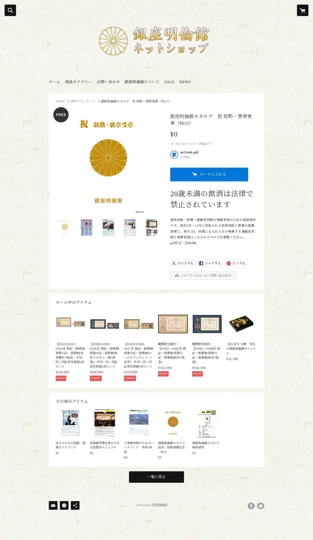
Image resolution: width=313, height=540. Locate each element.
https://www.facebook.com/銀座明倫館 (251, 505)
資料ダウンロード (83, 101)
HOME (60, 101)
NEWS (185, 82)
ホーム (54, 82)
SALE (169, 82)
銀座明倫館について (142, 82)
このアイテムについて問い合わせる (206, 275)
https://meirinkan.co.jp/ (260, 505)
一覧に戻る (156, 477)
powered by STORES (152, 505)
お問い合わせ (108, 82)
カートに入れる (213, 174)
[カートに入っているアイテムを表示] (302, 10)
